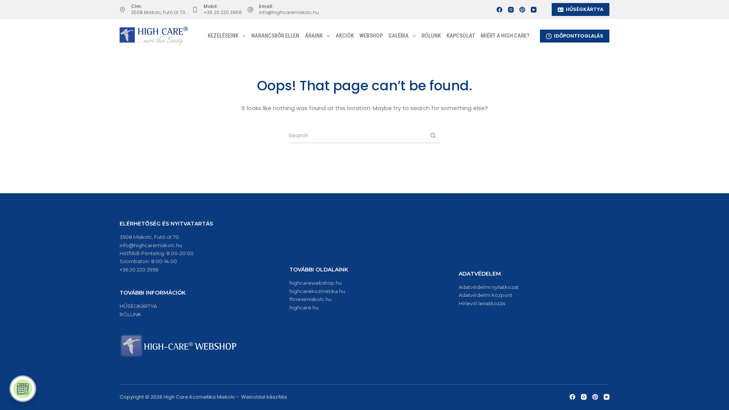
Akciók (345, 35)
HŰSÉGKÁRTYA (584, 9)
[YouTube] (533, 10)
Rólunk (431, 35)
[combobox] (357, 135)
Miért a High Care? (505, 35)
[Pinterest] (522, 10)
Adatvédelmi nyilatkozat (489, 287)
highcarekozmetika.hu (317, 291)
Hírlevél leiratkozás (482, 303)
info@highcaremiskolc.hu (289, 12)
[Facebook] (499, 10)
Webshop (371, 35)
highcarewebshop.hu (315, 283)
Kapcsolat (461, 35)
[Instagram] (511, 10)
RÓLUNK (130, 314)
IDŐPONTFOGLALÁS (578, 35)
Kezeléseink (223, 35)
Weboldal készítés (264, 397)
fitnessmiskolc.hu (310, 299)
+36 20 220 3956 (223, 12)
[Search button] (433, 135)
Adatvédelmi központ (486, 295)
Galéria (398, 35)
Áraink (314, 35)
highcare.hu (304, 307)
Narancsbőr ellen (275, 35)
